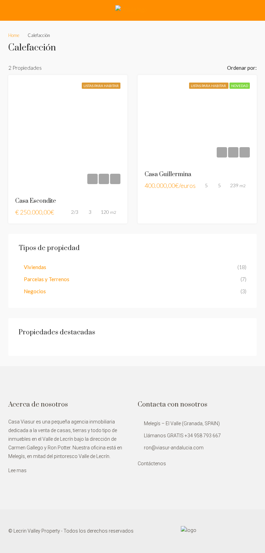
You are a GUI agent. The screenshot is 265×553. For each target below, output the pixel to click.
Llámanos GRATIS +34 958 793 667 (182, 435)
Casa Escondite (35, 201)
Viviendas (35, 267)
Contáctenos (152, 463)
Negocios (35, 291)
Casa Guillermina (168, 174)
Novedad (239, 86)
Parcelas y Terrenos (46, 279)
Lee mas (17, 470)
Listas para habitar (101, 86)
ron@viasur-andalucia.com (174, 447)
